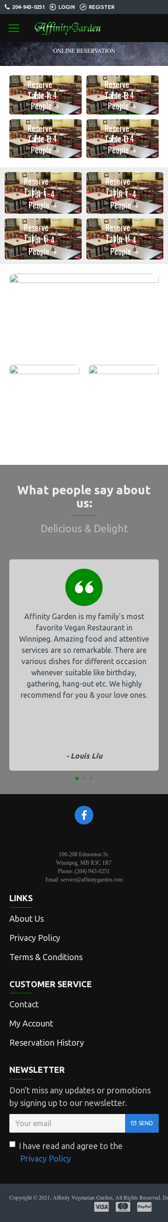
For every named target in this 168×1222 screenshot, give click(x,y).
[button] (77, 778)
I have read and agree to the (71, 1152)
